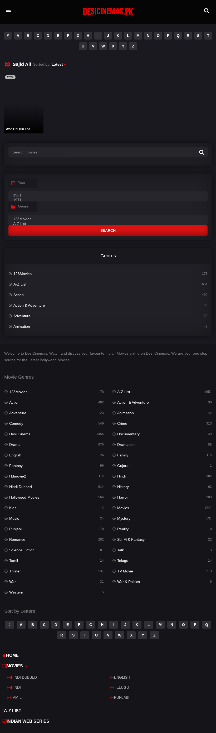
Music (14, 518)
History (123, 487)
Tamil (13, 560)
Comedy (16, 423)
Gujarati (123, 466)
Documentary (128, 434)
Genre (23, 206)
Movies (123, 508)
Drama (15, 444)
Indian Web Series (28, 721)
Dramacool (126, 444)
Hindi (121, 476)
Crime (122, 423)
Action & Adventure (29, 305)
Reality (123, 529)
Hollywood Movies (24, 497)
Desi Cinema (20, 434)
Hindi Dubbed (20, 487)
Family (122, 455)
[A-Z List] (108, 223)
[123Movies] (108, 219)
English (15, 455)
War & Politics (128, 582)
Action (18, 295)
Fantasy (16, 466)
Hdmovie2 (17, 476)
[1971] (108, 200)
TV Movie (125, 571)
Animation (21, 326)
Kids (12, 508)
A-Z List (19, 284)
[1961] (108, 195)
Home (12, 655)
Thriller (15, 571)
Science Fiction (22, 550)
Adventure (22, 316)
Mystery (123, 518)
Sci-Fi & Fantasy (131, 539)
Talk (120, 550)
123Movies (22, 274)
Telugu (122, 560)
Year (22, 182)
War (12, 582)
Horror (122, 497)
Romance (17, 539)
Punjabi (15, 529)
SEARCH (108, 230)
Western (16, 592)
